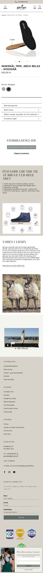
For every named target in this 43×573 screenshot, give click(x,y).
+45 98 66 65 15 (12, 454)
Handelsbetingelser (11, 366)
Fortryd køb (8, 412)
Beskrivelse (8, 110)
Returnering (8, 369)
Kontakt (6, 376)
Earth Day (7, 434)
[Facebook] (5, 472)
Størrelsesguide (10, 106)
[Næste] (27, 61)
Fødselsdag (8, 510)
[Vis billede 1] (19, 61)
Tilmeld (21, 517)
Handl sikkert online (11, 408)
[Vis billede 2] (21, 61)
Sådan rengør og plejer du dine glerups (20, 114)
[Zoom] (38, 53)
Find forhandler (9, 405)
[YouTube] (14, 472)
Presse (6, 424)
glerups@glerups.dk (11, 456)
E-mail (6, 503)
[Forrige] (15, 61)
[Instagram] (9, 472)
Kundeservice (9, 392)
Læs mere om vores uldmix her (14, 265)
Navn (5, 496)
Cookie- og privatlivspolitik (13, 373)
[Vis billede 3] (23, 61)
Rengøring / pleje (10, 398)
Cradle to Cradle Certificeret (14, 427)
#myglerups (22, 466)
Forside (3, 15)
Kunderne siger (10, 119)
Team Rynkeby (9, 379)
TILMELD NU (28, 565)
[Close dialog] (41, 548)
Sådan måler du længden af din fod (21, 147)
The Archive (8, 431)
